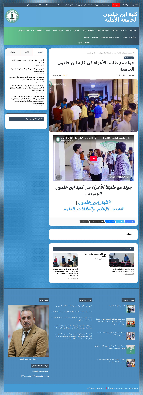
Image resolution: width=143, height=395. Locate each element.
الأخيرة (40, 52)
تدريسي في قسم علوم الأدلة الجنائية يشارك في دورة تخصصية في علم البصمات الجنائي (83, 5)
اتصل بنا (95, 37)
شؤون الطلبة (104, 30)
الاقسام (115, 30)
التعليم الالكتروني (88, 30)
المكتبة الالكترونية (129, 37)
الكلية (125, 30)
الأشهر (26, 52)
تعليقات (12, 52)
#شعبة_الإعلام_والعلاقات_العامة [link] (93, 208)
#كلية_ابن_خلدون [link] (94, 202)
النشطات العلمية (44, 30)
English (80, 43)
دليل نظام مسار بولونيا (26, 30)
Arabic (86, 37)
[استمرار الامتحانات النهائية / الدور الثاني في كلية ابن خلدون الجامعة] (121, 260)
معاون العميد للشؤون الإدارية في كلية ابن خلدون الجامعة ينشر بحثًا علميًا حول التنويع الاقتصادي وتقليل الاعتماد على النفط (27, 88)
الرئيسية (133, 30)
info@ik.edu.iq (38, 371)
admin (131, 75)
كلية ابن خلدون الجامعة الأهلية (96, 388)
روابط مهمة (58, 30)
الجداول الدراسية (73, 30)
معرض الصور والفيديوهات (110, 37)
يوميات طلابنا (122, 53)
